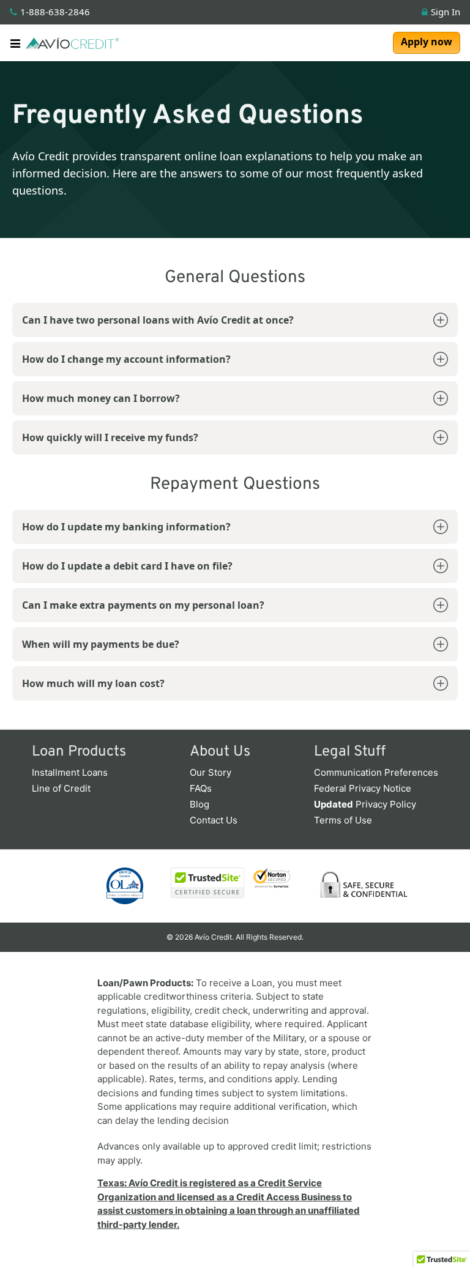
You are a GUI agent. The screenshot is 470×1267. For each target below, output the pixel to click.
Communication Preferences (376, 772)
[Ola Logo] (124, 886)
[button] (18, 42)
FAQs (201, 788)
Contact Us (213, 820)
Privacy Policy (365, 804)
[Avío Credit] (72, 42)
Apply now (426, 41)
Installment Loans (70, 772)
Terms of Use (343, 820)
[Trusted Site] (198, 883)
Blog (199, 804)
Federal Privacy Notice (362, 788)
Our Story (210, 772)
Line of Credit (61, 788)
